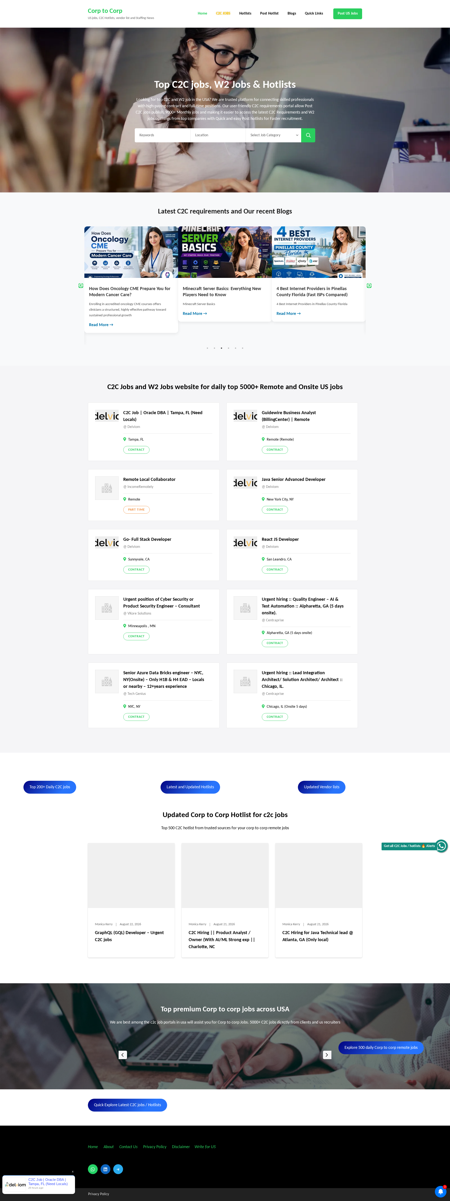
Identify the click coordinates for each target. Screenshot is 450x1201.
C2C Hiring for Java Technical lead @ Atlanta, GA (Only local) (317, 936)
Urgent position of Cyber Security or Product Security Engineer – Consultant (161, 603)
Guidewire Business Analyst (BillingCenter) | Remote (289, 416)
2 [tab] (214, 348)
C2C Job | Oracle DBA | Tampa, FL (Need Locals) (162, 416)
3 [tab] (221, 348)
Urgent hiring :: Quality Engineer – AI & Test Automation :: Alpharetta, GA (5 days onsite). (303, 606)
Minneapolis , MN (141, 626)
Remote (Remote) (280, 440)
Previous (81, 285)
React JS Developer (280, 539)
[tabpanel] (153, 274)
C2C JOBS (223, 13)
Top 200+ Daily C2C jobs (50, 787)
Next (369, 285)
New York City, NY (280, 499)
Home (202, 13)
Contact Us (128, 1147)
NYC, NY (134, 707)
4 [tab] (228, 348)
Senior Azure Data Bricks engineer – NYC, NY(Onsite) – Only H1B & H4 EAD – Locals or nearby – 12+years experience (163, 680)
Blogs (292, 13)
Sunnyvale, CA (139, 559)
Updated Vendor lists (321, 787)
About (109, 1147)
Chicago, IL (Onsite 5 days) (287, 707)
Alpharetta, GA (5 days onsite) (289, 633)
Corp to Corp (105, 11)
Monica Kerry (103, 924)
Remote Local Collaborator (149, 479)
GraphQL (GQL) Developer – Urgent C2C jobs (129, 936)
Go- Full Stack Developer (147, 539)
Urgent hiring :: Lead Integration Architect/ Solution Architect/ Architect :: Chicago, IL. (302, 680)
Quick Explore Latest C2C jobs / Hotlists (127, 1105)
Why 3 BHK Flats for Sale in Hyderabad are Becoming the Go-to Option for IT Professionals (340, 295)
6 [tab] (242, 348)
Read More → (123, 314)
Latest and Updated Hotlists (190, 787)
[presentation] (123, 1055)
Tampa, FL (136, 440)
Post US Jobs (348, 13)
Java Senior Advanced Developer (294, 479)
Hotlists (245, 13)
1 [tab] (207, 348)
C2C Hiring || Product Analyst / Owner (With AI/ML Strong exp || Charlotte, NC (222, 940)
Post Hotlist (269, 13)
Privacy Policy (154, 1147)
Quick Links (314, 13)
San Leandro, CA (279, 559)
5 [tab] (235, 348)
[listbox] (225, 1054)
